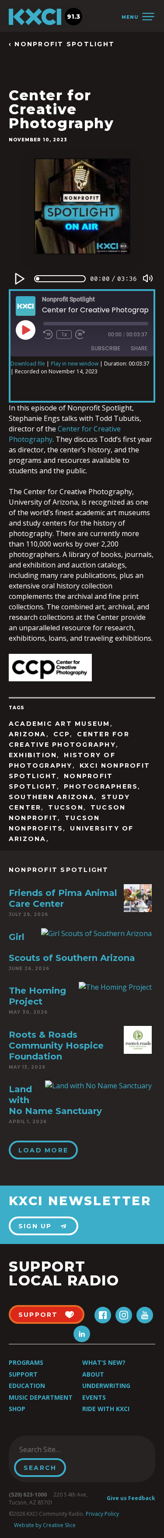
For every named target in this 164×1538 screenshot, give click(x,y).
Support (23, 1374)
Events (94, 1397)
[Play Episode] (25, 329)
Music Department (41, 1397)
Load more (43, 1150)
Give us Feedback (131, 1498)
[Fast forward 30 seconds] (80, 334)
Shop (17, 1409)
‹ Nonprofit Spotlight (62, 44)
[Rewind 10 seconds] (48, 334)
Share (139, 348)
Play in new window (74, 363)
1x (64, 335)
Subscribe (105, 348)
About (93, 1374)
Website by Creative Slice (45, 1525)
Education (27, 1385)
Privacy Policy (102, 1513)
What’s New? (104, 1362)
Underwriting (106, 1385)
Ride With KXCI (105, 1409)
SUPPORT (38, 1315)
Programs (26, 1362)
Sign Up (35, 1226)
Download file (27, 363)
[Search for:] (58, 1449)
